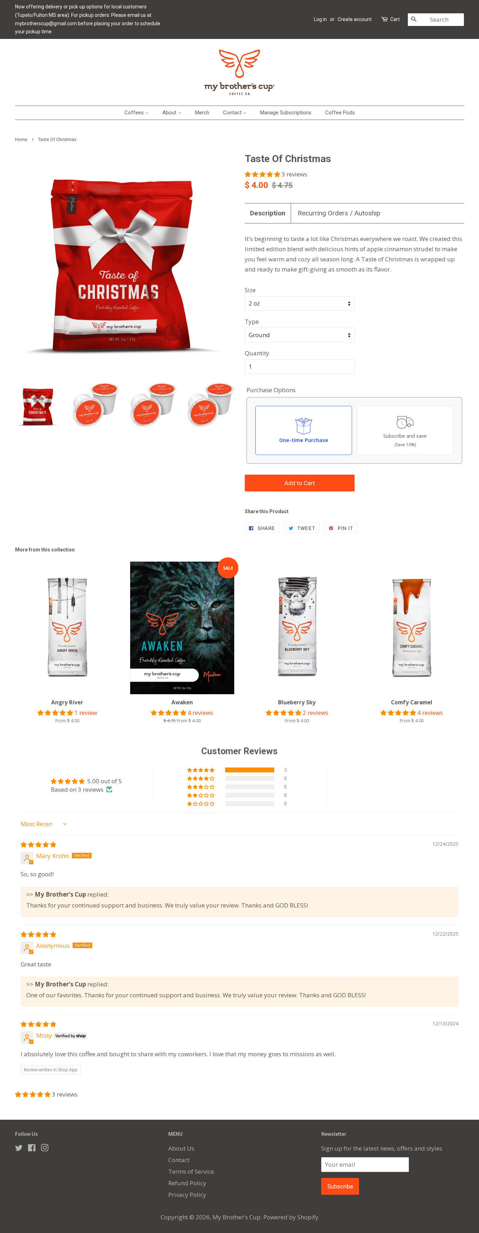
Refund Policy (187, 1183)
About (170, 112)
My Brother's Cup (236, 1217)
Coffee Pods (340, 112)
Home (21, 139)
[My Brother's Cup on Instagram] (44, 1149)
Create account (355, 19)
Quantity (257, 353)
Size (250, 290)
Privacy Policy (187, 1195)
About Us (181, 1148)
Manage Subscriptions (285, 112)
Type (252, 321)
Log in (320, 19)
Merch (202, 112)
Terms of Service (191, 1171)
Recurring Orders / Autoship (339, 213)
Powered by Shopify (290, 1217)
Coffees (134, 112)
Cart (395, 19)
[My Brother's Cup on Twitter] (19, 1149)
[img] (38, 844)
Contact (233, 112)
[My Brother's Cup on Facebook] (32, 1149)
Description (267, 213)
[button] (263, 174)
